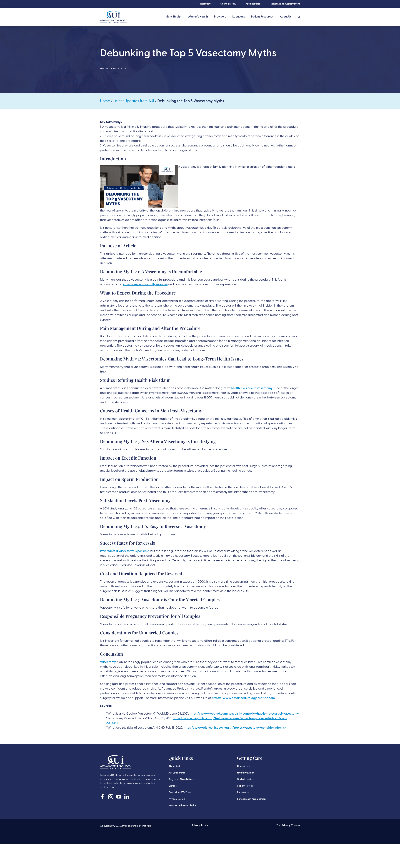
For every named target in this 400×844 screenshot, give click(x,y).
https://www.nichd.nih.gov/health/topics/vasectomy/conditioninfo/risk (235, 727)
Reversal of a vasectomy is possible (124, 551)
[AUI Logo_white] (115, 756)
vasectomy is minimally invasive (145, 284)
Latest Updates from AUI (133, 101)
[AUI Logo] (113, 12)
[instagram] (110, 796)
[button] (299, 17)
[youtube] (118, 796)
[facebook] (102, 796)
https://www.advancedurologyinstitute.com (243, 698)
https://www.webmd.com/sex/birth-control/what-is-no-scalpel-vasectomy (244, 713)
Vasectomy (108, 662)
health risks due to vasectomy (251, 388)
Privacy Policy (200, 825)
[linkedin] (126, 796)
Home (105, 101)
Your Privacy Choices (288, 825)
